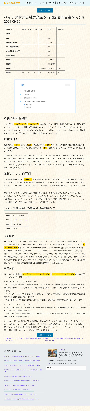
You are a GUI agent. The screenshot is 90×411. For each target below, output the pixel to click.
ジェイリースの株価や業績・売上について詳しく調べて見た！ (19, 389)
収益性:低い (27, 94)
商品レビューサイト (77, 3)
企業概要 (28, 104)
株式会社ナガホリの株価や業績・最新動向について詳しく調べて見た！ (21, 385)
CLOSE (67, 85)
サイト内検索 (62, 3)
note (49, 363)
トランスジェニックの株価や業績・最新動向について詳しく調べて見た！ (21, 380)
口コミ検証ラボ (12, 2)
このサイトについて (46, 3)
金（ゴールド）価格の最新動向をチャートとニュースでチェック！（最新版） (22, 356)
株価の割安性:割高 (29, 91)
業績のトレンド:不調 (30, 98)
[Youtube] (50, 368)
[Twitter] (48, 368)
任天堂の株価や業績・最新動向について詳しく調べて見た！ (18, 376)
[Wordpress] (53, 368)
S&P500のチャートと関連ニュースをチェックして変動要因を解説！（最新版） (22, 365)
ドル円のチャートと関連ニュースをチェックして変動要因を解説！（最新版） (22, 360)
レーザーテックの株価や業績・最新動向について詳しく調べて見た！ (20, 394)
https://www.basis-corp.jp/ (20, 220)
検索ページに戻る (45, 10)
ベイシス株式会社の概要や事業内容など (36, 101)
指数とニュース (31, 3)
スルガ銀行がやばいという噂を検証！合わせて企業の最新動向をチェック (21, 399)
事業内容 (28, 107)
